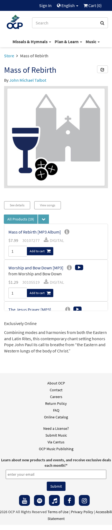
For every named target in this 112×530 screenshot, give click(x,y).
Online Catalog (56, 417)
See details (17, 205)
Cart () (95, 5)
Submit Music (56, 435)
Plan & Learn (67, 41)
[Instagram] (84, 500)
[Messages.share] (102, 69)
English (68, 5)
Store (9, 55)
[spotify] (39, 500)
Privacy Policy (82, 511)
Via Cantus (56, 442)
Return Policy (56, 403)
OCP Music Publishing (56, 448)
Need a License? (56, 428)
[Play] (79, 267)
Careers (56, 396)
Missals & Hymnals (30, 41)
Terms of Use (58, 511)
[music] (54, 500)
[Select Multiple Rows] (43, 219)
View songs (47, 205)
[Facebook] (69, 500)
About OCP (56, 383)
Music (91, 41)
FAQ (56, 410)
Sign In (45, 5)
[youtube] (24, 500)
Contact (56, 389)
